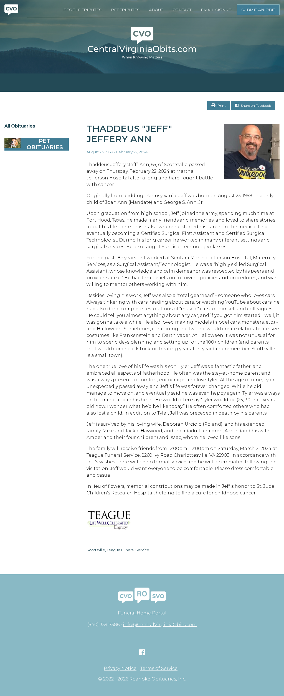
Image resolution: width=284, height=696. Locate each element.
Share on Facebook (255, 105)
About (156, 9)
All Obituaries (19, 126)
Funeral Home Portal (142, 613)
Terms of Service (159, 668)
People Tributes (82, 9)
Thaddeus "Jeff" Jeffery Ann (129, 133)
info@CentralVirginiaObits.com (160, 624)
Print (221, 105)
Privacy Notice (120, 668)
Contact (182, 9)
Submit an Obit (258, 9)
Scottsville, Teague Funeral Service (118, 550)
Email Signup (216, 9)
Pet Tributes (125, 9)
